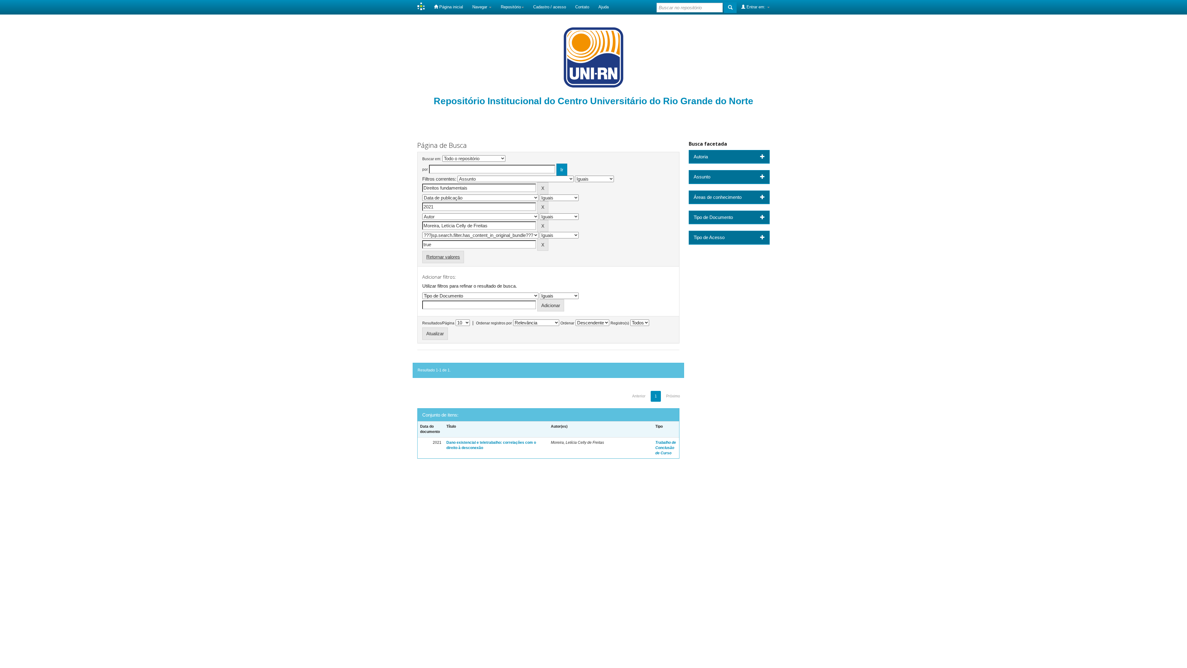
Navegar (480, 7)
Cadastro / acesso (549, 7)
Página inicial (450, 7)
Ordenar (567, 323)
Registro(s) (620, 323)
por (425, 169)
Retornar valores (443, 256)
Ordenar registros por (494, 323)
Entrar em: (756, 7)
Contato (582, 7)
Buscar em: (431, 159)
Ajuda (603, 7)
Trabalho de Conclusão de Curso (665, 447)
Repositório (511, 7)
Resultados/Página (438, 323)
